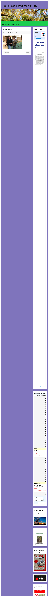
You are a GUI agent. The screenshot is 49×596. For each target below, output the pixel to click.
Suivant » (28, 52)
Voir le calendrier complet (41, 455)
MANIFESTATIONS (6, 24)
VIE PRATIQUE (29, 22)
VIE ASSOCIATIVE (37, 22)
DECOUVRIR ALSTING (11, 22)
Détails (35, 453)
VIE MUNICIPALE (21, 22)
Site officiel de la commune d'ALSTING (19, 5)
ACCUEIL (4, 22)
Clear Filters (42, 503)
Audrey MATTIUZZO (7, 32)
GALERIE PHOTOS (15, 24)
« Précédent (6, 52)
